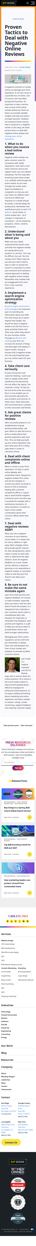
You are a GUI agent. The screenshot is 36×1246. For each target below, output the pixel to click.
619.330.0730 (6, 1114)
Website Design (7, 941)
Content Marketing (8, 968)
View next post (26, 725)
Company (7, 1066)
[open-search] (27, 3)
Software (4, 1021)
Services (6, 934)
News (3, 1083)
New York (22, 1122)
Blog (3, 1052)
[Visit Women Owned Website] (18, 1171)
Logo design (23, 976)
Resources (7, 1059)
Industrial (5, 1028)
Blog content (6, 980)
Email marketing (7, 984)
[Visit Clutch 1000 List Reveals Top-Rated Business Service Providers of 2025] (18, 1218)
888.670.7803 (23, 1116)
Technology (5, 1012)
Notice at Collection (25, 1231)
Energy (4, 1037)
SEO (2, 956)
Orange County (24, 1103)
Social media (6, 972)
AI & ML (4, 1025)
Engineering (6, 1031)
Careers (4, 1086)
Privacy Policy (24, 1229)
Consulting (5, 1034)
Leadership (5, 1080)
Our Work (7, 1045)
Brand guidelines (24, 972)
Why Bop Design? (8, 1077)
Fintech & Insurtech (9, 1015)
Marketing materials (26, 980)
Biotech (4, 1018)
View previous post (11, 725)
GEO (3, 960)
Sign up (18, 768)
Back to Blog (19, 19)
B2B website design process (11, 964)
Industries (7, 1005)
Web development (8, 948)
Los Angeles (5, 1122)
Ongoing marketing (8, 996)
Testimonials (6, 1089)
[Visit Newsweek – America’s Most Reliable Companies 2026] (18, 1184)
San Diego (5, 1103)
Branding (22, 968)
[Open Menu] (33, 3)
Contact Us (11, 1142)
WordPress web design (10, 952)
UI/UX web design (8, 944)
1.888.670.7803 (18, 916)
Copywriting (5, 976)
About (3, 1073)
